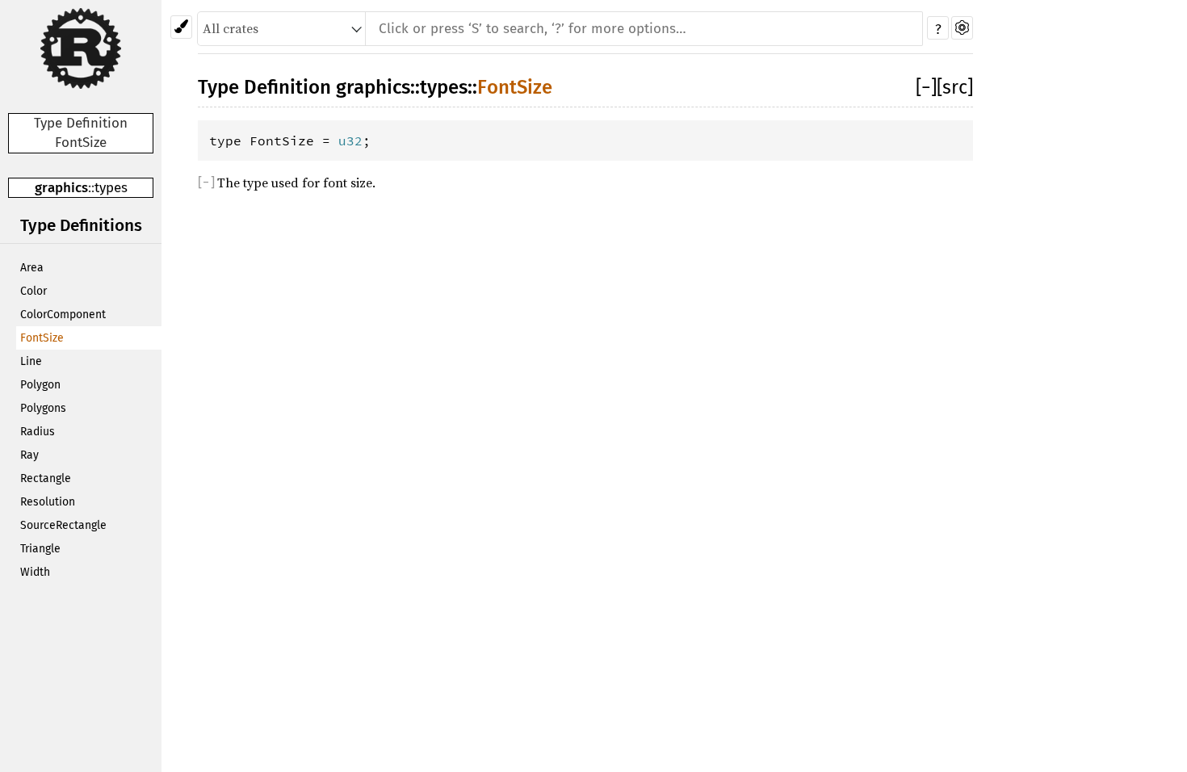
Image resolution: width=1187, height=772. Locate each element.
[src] (955, 87)
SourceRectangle (63, 525)
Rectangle (45, 478)
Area (32, 268)
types (111, 187)
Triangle (40, 549)
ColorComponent (63, 314)
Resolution (47, 502)
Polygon (40, 385)
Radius (37, 431)
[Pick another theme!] (181, 27)
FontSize (42, 338)
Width (35, 572)
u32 (350, 140)
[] (926, 87)
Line (31, 361)
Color (33, 291)
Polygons (43, 408)
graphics (61, 187)
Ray (29, 455)
